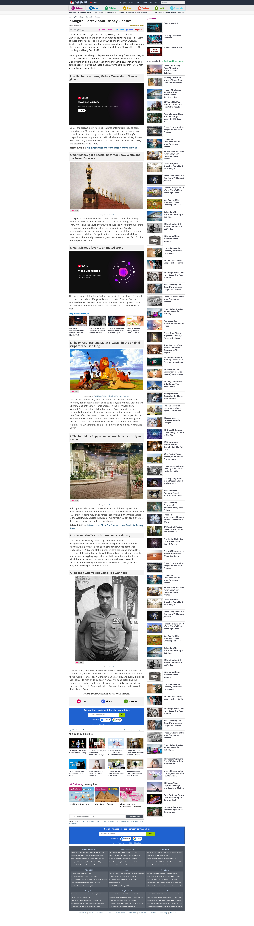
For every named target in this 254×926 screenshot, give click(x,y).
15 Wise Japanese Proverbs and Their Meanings (122, 900)
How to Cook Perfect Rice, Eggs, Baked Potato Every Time (87, 852)
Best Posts (143, 913)
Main (71, 17)
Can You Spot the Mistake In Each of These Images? (124, 852)
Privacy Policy (117, 724)
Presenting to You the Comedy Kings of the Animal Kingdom (126, 873)
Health (162, 8)
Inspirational (142, 13)
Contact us (143, 2)
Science (121, 13)
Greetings (131, 13)
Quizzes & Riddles (127, 849)
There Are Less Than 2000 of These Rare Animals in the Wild (164, 862)
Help (132, 2)
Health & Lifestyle (89, 849)
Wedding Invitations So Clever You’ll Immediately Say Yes (87, 903)
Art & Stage (99, 13)
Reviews (173, 913)
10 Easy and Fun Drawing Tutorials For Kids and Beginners (88, 862)
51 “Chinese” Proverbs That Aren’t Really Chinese (123, 879)
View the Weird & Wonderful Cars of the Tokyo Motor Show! (164, 907)
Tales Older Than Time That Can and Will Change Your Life (126, 897)
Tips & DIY (89, 870)
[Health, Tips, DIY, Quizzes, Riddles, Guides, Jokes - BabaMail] (79, 2)
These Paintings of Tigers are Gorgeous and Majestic (162, 879)
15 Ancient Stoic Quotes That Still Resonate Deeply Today (125, 894)
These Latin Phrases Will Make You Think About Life (86, 900)
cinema (93, 821)
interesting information (135, 821)
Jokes (95, 8)
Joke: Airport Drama (114, 883)
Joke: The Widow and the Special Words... (121, 886)
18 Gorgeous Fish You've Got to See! (157, 855)
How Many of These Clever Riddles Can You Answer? (124, 865)
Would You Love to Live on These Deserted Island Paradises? (164, 852)
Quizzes (79, 8)
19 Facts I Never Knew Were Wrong (81, 873)
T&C (110, 724)
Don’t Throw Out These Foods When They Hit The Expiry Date (89, 879)
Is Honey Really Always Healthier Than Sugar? (84, 876)
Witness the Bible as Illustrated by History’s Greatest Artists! (164, 886)
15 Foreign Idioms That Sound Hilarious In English (85, 907)
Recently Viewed (170, 13)
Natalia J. (79, 26)
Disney (88, 821)
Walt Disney (73, 823)
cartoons (82, 821)
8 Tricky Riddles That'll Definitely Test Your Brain (123, 858)
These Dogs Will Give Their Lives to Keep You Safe (85, 883)
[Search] (183, 2)
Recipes (145, 8)
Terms (109, 913)
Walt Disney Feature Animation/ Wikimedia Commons (111, 396)
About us (99, 913)
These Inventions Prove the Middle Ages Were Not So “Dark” (164, 903)
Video (94, 2)
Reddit (111, 215)
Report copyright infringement (134, 730)
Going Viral (110, 13)
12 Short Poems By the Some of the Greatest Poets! (162, 873)
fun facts (100, 821)
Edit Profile (158, 13)
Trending (163, 913)
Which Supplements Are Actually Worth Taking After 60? (87, 858)
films (105, 821)
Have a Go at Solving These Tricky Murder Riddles (123, 862)
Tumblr (111, 505)
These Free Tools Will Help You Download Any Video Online (164, 897)
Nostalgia (178, 8)
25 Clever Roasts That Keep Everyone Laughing (122, 876)
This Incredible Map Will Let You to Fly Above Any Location (164, 900)
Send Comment (135, 816)
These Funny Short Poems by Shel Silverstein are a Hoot (163, 876)
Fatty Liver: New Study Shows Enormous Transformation (87, 855)
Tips (129, 8)
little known (123, 821)
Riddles (112, 8)
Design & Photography (94, 17)
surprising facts (113, 821)
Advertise (156, 2)
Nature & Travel (85, 13)
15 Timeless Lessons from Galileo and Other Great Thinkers (126, 903)
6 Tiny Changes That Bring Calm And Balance (122, 907)
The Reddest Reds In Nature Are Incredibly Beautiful (162, 858)
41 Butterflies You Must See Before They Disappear (162, 865)
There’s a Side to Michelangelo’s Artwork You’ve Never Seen (164, 883)
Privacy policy (120, 913)
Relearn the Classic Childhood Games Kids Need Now (124, 855)
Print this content (78, 730)
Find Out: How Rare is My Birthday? (81, 897)
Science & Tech (165, 891)
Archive (153, 913)
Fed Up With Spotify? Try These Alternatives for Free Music (164, 894)
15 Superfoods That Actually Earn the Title (83, 865)
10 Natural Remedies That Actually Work (82, 886)
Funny (73, 13)
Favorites (181, 13)
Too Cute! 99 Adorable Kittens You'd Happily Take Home (87, 894)
